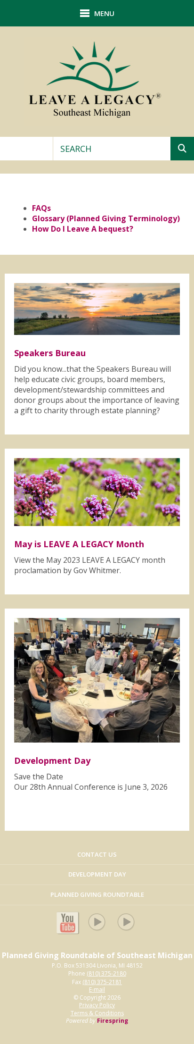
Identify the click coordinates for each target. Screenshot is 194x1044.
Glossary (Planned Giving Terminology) (106, 218)
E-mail (97, 990)
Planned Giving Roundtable (97, 894)
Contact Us (97, 854)
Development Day (97, 874)
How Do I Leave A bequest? (82, 229)
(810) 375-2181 (102, 982)
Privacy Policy (97, 1005)
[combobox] (111, 148)
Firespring (112, 1021)
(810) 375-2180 (106, 973)
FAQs (41, 208)
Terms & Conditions (97, 1013)
